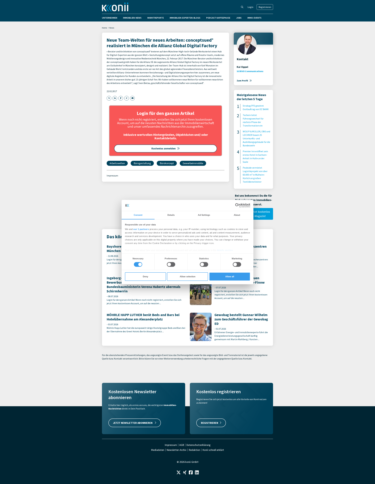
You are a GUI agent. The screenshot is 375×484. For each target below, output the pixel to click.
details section (225, 250)
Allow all (229, 276)
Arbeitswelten (117, 163)
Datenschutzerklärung (198, 445)
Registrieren (265, 7)
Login (250, 7)
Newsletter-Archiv (176, 450)
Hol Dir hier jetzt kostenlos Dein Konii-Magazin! (253, 214)
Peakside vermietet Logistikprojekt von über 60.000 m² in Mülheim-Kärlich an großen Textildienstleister (255, 174)
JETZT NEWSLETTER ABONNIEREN (133, 423)
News (111, 27)
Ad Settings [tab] (204, 215)
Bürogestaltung (142, 163)
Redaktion (194, 450)
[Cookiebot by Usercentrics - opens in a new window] (237, 205)
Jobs (239, 17)
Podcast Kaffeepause (218, 17)
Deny (145, 276)
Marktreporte (155, 17)
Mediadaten (157, 450)
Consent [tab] (138, 215)
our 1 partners (141, 229)
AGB (181, 445)
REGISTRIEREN (209, 423)
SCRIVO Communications (250, 71)
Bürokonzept (167, 163)
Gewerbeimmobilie (193, 163)
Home (104, 27)
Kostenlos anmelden (163, 148)
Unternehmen (109, 17)
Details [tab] (171, 215)
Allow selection (187, 276)
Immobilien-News (132, 17)
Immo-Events (254, 17)
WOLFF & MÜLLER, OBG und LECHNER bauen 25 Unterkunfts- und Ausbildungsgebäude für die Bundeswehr (256, 138)
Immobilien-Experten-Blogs (185, 17)
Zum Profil (242, 80)
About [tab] (237, 215)
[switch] (171, 264)
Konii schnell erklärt (213, 450)
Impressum (112, 175)
